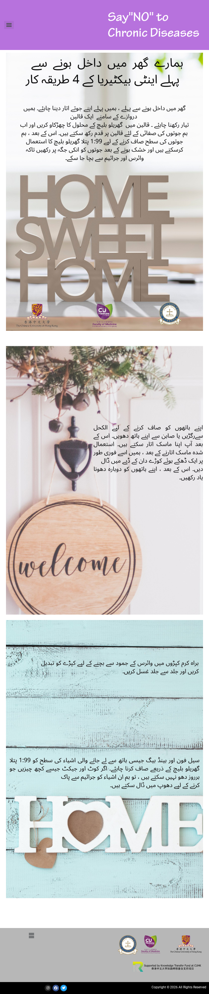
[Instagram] (48, 988)
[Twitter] (63, 988)
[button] (31, 936)
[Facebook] (56, 988)
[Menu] (9, 25)
